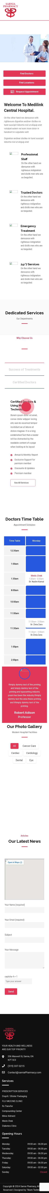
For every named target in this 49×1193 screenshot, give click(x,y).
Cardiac (15, 753)
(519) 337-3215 (16, 1066)
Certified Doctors (24, 382)
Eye (31, 760)
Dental (19, 760)
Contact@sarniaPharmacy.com (24, 1072)
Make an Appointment (24, 827)
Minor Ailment (8, 1116)
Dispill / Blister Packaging (14, 1096)
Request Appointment (27, 91)
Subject (8, 934)
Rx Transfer (7, 1106)
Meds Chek (36, 575)
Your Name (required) (15, 905)
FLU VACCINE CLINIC (12, 1101)
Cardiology (32, 753)
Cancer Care (29, 745)
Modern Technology (24, 356)
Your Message (12, 949)
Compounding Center (12, 1111)
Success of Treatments (24, 369)
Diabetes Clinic (9, 1126)
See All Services (21, 483)
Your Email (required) (14, 920)
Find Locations (26, 82)
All (14, 745)
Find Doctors (26, 73)
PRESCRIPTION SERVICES (15, 1091)
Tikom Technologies (36, 1190)
